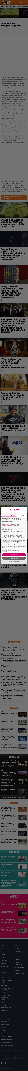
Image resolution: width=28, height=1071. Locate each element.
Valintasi (22, 515)
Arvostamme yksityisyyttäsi (9, 515)
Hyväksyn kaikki (14, 554)
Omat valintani (14, 558)
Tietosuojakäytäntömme (14, 561)
